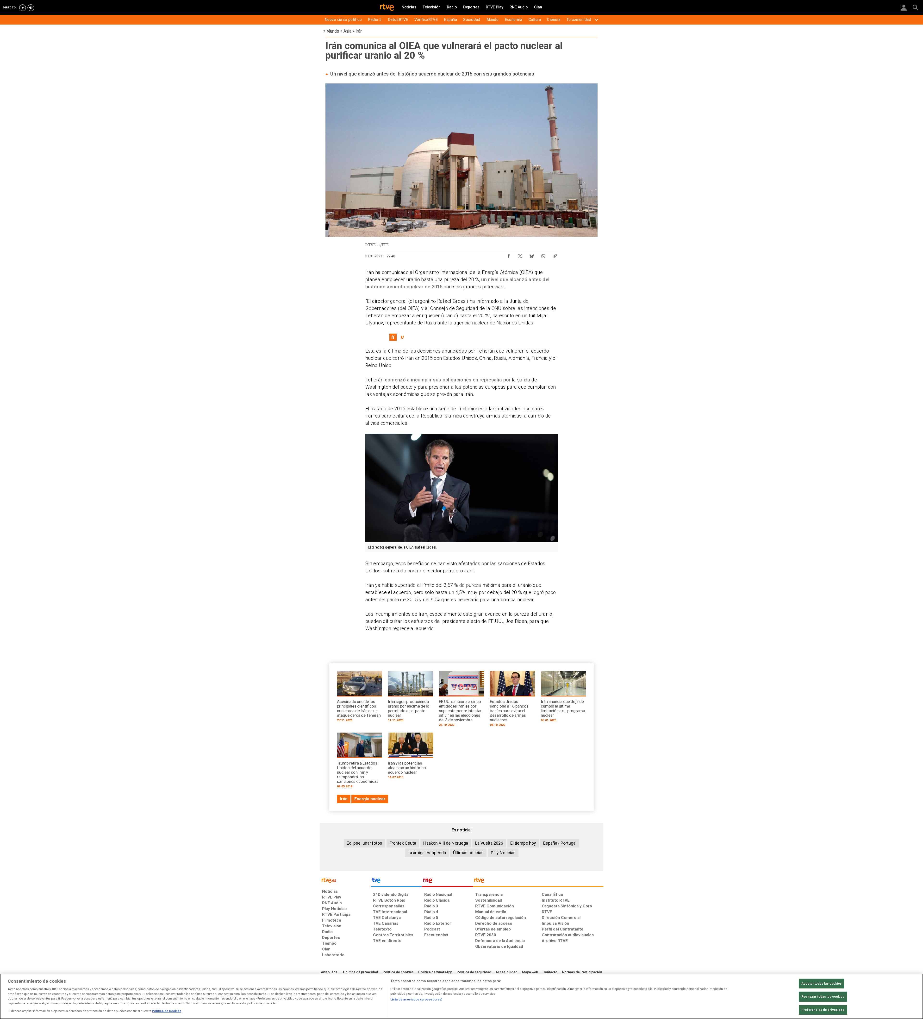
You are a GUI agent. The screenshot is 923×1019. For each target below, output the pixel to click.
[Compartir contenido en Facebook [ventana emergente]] (508, 254)
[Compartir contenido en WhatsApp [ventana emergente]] (543, 254)
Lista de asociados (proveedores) (416, 999)
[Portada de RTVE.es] (387, 7)
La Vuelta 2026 (489, 843)
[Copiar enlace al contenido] (555, 254)
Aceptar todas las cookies (821, 983)
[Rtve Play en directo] (22, 8)
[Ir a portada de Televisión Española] (396, 881)
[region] (461, 996)
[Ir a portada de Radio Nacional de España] (447, 881)
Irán (369, 272)
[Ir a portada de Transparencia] (538, 881)
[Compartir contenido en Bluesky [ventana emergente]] (531, 254)
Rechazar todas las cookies (822, 996)
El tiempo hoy (523, 843)
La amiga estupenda (427, 852)
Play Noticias (503, 852)
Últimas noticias (468, 852)
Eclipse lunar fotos (364, 843)
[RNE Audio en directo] (31, 8)
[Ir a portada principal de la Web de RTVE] (345, 880)
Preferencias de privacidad (822, 1010)
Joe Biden (516, 621)
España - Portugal (559, 843)
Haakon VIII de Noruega (445, 843)
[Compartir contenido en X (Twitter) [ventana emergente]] (520, 254)
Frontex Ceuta (402, 843)
